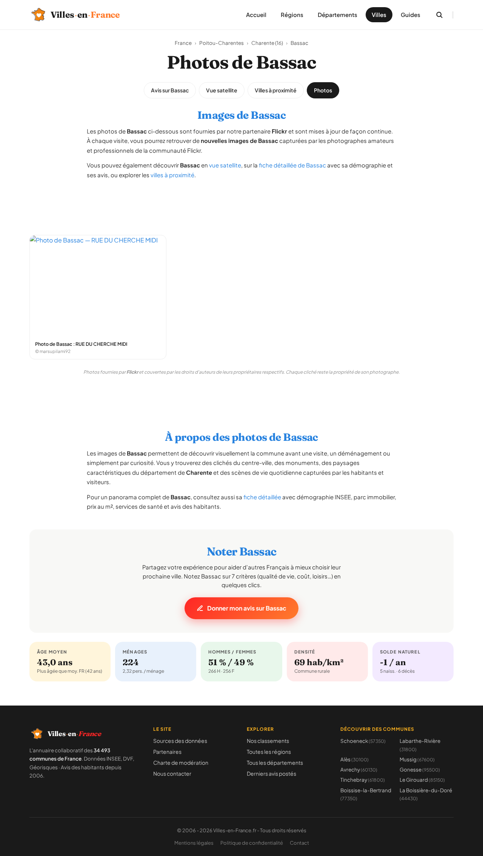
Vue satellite (221, 90)
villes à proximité (172, 174)
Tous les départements (275, 762)
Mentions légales (194, 843)
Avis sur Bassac (170, 90)
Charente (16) (267, 43)
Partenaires (167, 751)
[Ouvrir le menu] (453, 14)
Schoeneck (363, 741)
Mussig (417, 759)
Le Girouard (422, 779)
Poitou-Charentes (221, 43)
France (183, 43)
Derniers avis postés (271, 773)
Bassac (299, 43)
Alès (354, 759)
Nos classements (268, 740)
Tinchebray (362, 779)
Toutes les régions (269, 751)
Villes (379, 14)
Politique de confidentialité (251, 843)
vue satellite (225, 165)
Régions (292, 14)
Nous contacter (172, 773)
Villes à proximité (276, 90)
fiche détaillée (262, 496)
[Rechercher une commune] (439, 14)
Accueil (256, 14)
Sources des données (180, 740)
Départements (337, 14)
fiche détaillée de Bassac (292, 165)
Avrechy (358, 769)
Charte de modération (180, 762)
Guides (410, 14)
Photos (323, 90)
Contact (299, 843)
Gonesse (420, 769)
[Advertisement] (241, 203)
